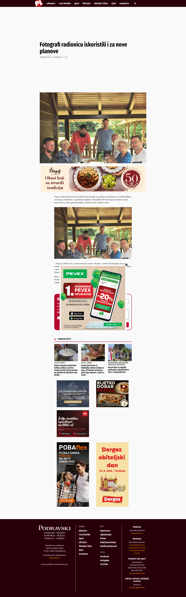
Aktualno (51, 3)
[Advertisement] (93, 24)
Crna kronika (65, 3)
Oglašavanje (105, 534)
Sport (76, 3)
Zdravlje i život (101, 3)
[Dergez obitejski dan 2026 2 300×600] (112, 506)
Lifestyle (87, 3)
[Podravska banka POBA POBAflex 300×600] (73, 506)
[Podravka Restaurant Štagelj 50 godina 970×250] (93, 191)
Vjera (113, 3)
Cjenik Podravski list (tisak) (137, 548)
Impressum (105, 530)
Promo (103, 538)
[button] (135, 3)
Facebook (104, 556)
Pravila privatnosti (108, 546)
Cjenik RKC (137, 553)
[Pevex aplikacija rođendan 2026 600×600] (93, 329)
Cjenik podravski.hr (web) (137, 550)
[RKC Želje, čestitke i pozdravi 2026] (73, 436)
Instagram (104, 560)
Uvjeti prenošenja (108, 542)
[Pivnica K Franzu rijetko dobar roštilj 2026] (112, 406)
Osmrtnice (124, 3)
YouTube (104, 564)
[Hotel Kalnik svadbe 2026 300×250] (73, 406)
